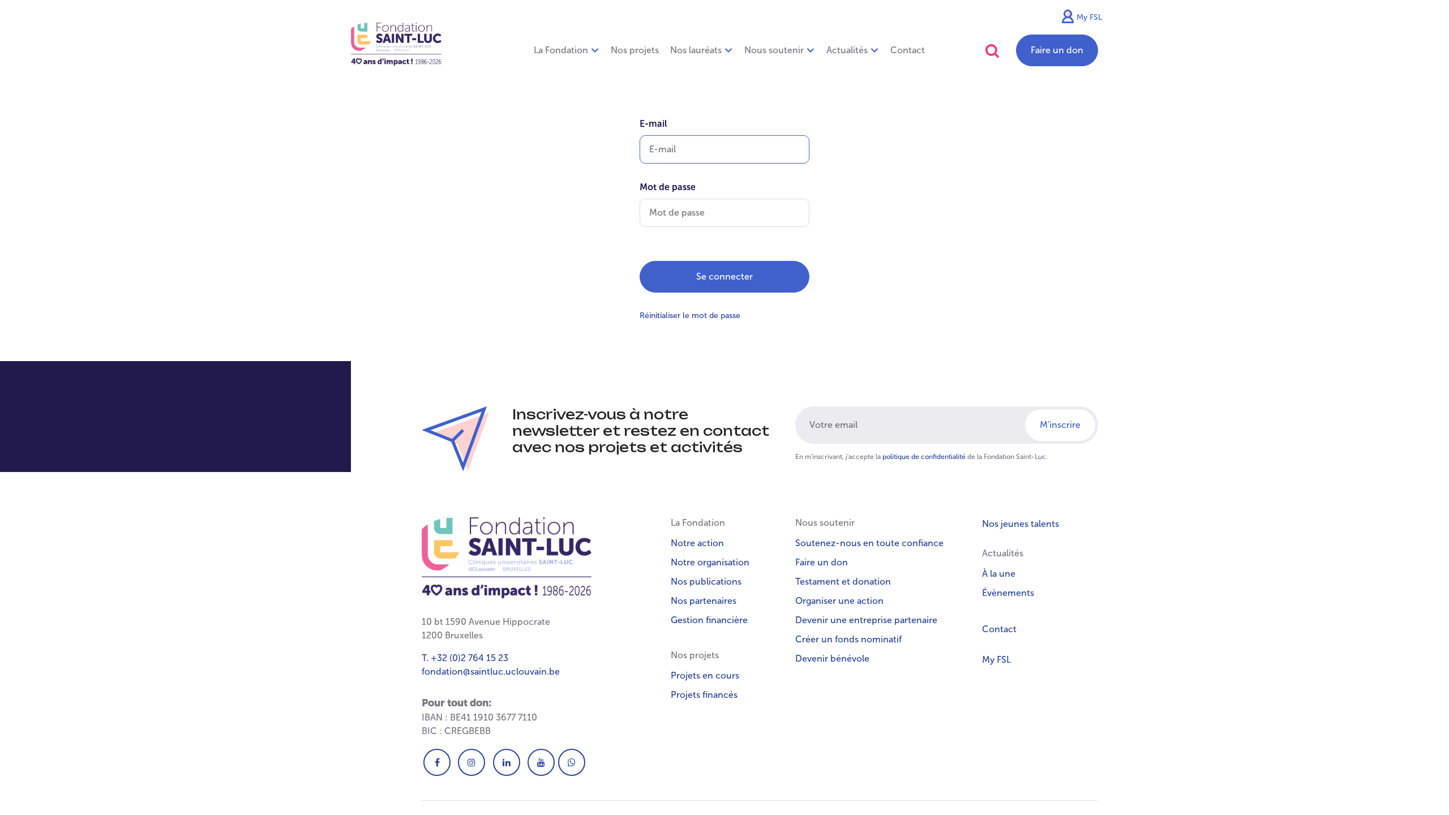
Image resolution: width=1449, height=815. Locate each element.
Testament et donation (843, 581)
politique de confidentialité (924, 457)
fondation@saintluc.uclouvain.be (491, 671)
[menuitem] (635, 50)
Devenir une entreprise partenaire (866, 620)
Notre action (697, 543)
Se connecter (724, 276)
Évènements (1008, 592)
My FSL (1089, 17)
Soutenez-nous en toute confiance (869, 543)
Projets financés (704, 694)
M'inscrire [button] (1060, 424)
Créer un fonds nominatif (848, 639)
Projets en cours (705, 675)
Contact (999, 629)
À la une (998, 573)
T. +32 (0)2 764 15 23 (465, 658)
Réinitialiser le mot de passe (690, 315)
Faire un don (1057, 50)
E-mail (653, 123)
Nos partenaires (703, 600)
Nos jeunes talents (1020, 523)
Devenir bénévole (832, 658)
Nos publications (706, 581)
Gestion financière (709, 620)
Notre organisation (710, 562)
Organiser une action (839, 600)
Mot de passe (668, 187)
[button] (992, 51)
